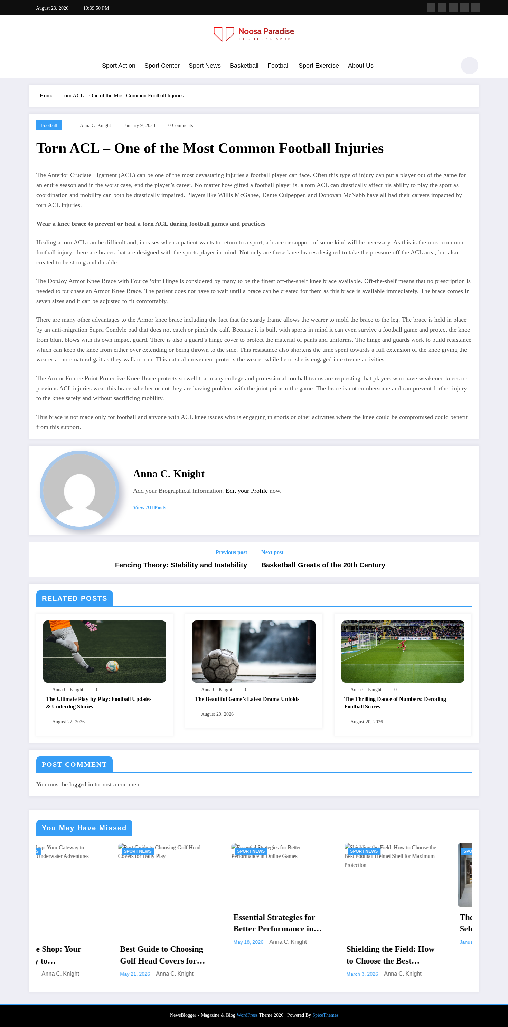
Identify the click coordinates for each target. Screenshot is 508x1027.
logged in (81, 784)
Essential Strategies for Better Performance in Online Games (193, 924)
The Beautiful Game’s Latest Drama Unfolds (247, 699)
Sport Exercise (319, 65)
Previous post (231, 552)
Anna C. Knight (95, 125)
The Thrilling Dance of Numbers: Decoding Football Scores (395, 703)
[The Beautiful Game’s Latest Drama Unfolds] (253, 651)
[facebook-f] (431, 7)
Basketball (244, 65)
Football (278, 65)
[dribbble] (453, 7)
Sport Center (162, 65)
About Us (361, 65)
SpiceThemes (325, 1015)
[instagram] (464, 7)
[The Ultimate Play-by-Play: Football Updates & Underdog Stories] (104, 651)
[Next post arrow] (469, 559)
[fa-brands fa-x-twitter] (442, 7)
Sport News (205, 65)
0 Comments (180, 125)
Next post (272, 552)
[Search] (447, 66)
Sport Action (118, 65)
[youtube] (475, 7)
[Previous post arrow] (39, 559)
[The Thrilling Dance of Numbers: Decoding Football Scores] (402, 651)
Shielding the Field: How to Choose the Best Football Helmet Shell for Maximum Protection (310, 956)
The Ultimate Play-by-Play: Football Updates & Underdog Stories (98, 703)
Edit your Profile (247, 490)
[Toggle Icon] (34, 66)
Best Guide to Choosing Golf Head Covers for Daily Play (80, 956)
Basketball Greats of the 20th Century (323, 565)
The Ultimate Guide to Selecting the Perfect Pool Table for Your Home (423, 924)
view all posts (149, 507)
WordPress (247, 1015)
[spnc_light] (469, 65)
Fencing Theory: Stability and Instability (181, 565)
